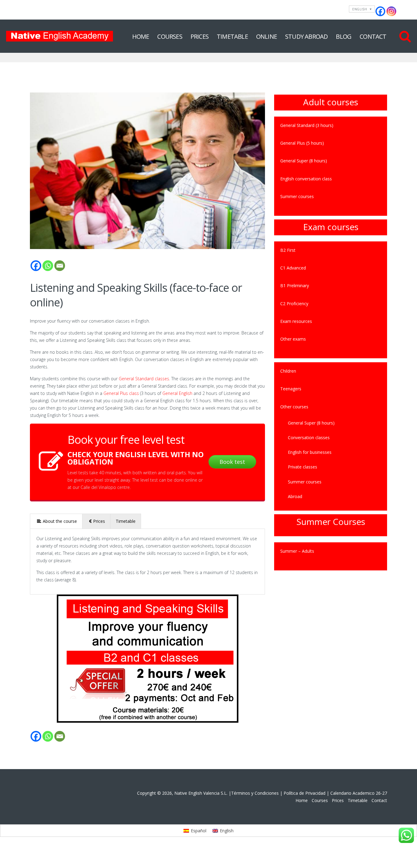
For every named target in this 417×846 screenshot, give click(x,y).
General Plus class (121, 393)
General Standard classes (144, 378)
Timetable (232, 36)
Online (266, 36)
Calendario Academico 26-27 (358, 793)
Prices (199, 36)
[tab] (56, 521)
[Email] (59, 265)
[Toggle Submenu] (376, 339)
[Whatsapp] (47, 265)
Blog (343, 36)
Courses (169, 36)
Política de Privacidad (304, 793)
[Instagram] (391, 11)
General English (177, 393)
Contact (373, 36)
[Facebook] (380, 11)
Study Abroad (306, 36)
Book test (232, 461)
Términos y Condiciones (255, 793)
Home (140, 36)
